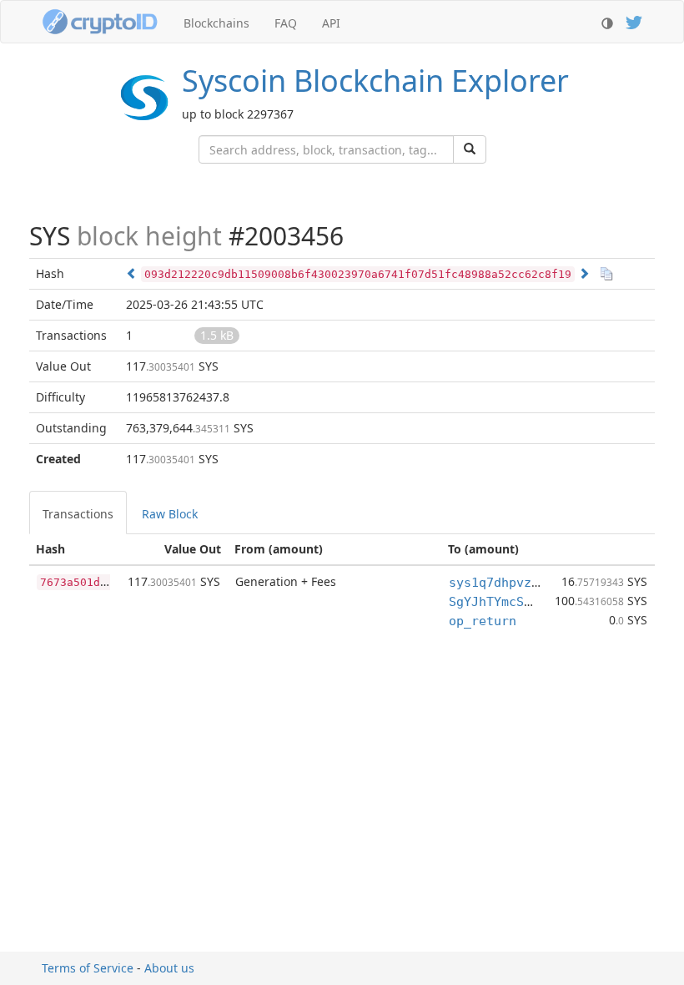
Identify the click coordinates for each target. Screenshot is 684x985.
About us (169, 968)
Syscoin (375, 80)
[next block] (584, 273)
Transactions (78, 514)
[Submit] (469, 149)
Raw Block (170, 514)
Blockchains (216, 23)
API (331, 23)
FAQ (285, 23)
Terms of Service (87, 968)
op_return (482, 621)
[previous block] (132, 273)
